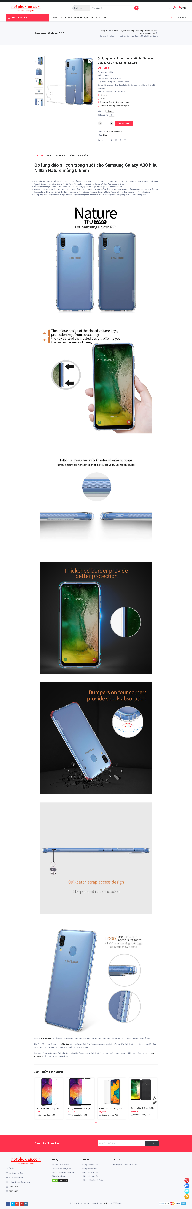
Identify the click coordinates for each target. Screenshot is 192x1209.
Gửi (96, 633)
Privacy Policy (104, 625)
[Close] (138, 565)
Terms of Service (116, 625)
